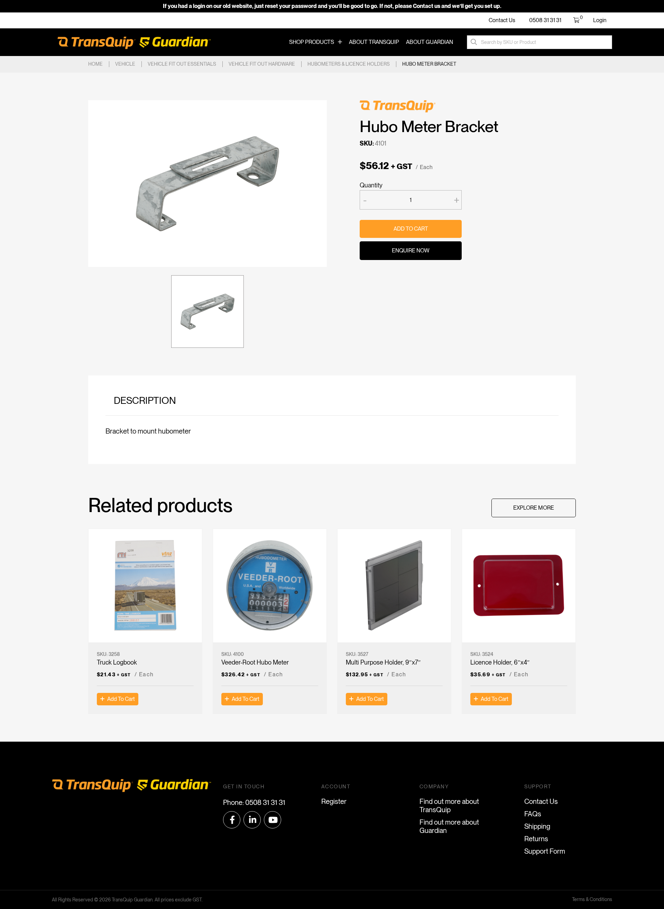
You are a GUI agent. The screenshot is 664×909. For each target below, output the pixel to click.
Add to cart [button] (121, 699)
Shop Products (311, 42)
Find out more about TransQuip (449, 805)
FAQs (532, 814)
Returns (536, 839)
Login (600, 20)
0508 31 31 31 (545, 20)
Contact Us (502, 20)
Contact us (426, 6)
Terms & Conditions (592, 899)
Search (474, 42)
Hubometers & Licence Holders (348, 64)
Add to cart (411, 228)
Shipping (537, 826)
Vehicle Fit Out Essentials (182, 64)
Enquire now (411, 250)
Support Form (544, 851)
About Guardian (429, 42)
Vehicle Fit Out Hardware (262, 64)
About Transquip (374, 42)
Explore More (533, 507)
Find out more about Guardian (449, 826)
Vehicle (125, 64)
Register (334, 801)
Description (145, 400)
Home (95, 64)
